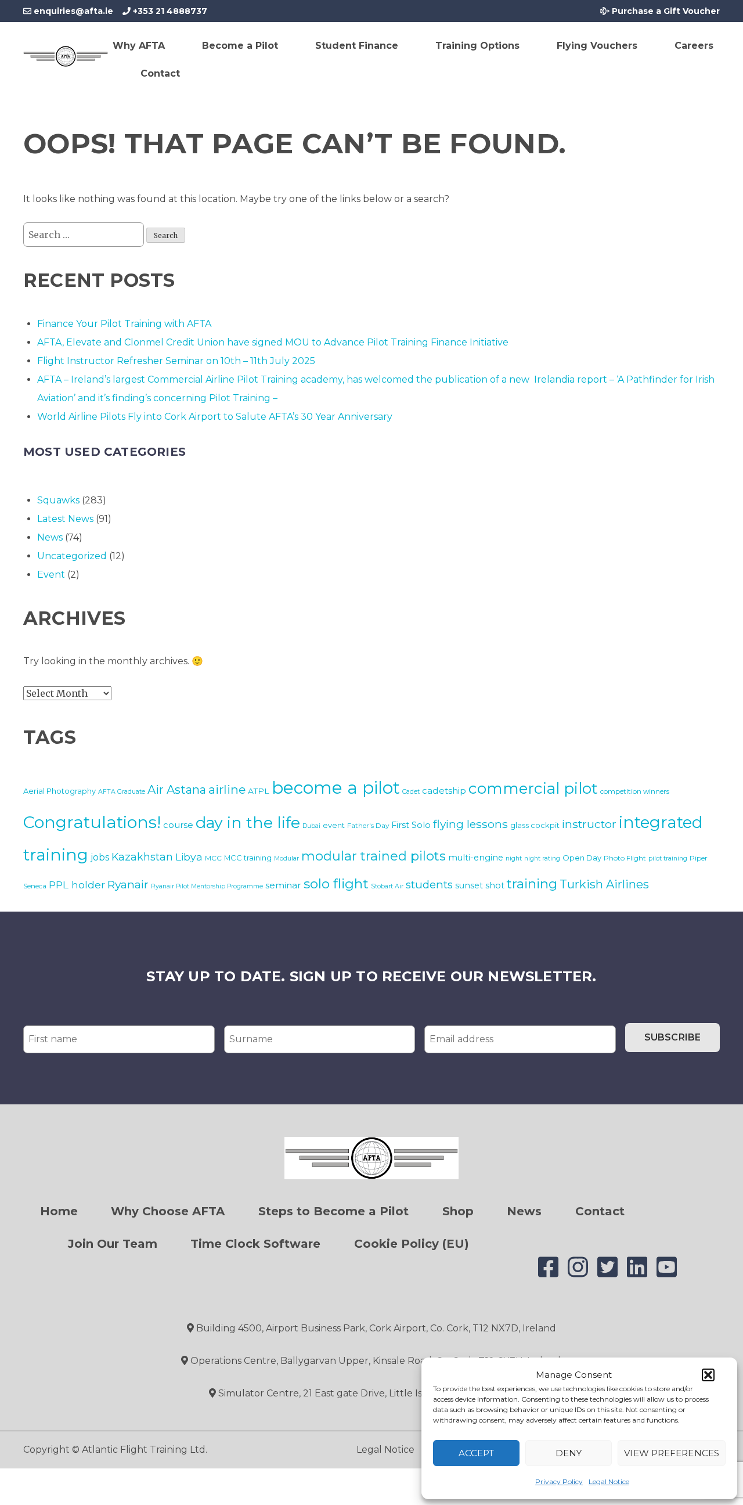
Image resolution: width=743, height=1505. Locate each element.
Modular (286, 858)
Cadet (411, 791)
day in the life (248, 822)
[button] (708, 1375)
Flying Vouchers (597, 45)
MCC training (248, 857)
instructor (589, 824)
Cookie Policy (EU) (411, 1244)
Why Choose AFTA (168, 1211)
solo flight (336, 884)
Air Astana (176, 790)
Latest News (65, 518)
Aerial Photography (59, 790)
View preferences (671, 1453)
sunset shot (479, 885)
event (334, 825)
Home (59, 1211)
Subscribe (672, 1037)
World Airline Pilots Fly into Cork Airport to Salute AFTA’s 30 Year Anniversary (214, 416)
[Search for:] (84, 234)
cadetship (444, 790)
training (532, 884)
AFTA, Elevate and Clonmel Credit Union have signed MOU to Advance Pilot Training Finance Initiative (272, 342)
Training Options (477, 45)
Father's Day (368, 825)
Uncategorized (72, 555)
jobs (100, 857)
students (429, 884)
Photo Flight (625, 858)
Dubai (311, 826)
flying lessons (470, 824)
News (50, 537)
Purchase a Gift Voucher (664, 11)
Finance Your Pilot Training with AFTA (124, 323)
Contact (160, 73)
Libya (189, 857)
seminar (283, 885)
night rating (542, 858)
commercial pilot (533, 788)
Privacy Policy (559, 1481)
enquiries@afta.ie (73, 11)
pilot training (667, 858)
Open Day (581, 857)
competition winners (634, 791)
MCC (213, 858)
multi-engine (475, 857)
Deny (569, 1453)
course (178, 824)
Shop (458, 1211)
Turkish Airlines (604, 884)
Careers (694, 45)
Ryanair (128, 884)
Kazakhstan (142, 857)
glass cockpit (535, 825)
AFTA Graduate (121, 791)
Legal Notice (609, 1481)
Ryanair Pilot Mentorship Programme (207, 886)
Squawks (58, 500)
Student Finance (356, 45)
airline (227, 789)
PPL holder (77, 884)
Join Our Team (112, 1244)
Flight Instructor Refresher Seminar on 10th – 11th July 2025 (176, 360)
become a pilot (336, 787)
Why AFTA (139, 45)
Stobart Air (387, 886)
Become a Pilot (240, 45)
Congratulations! (92, 822)
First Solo (411, 825)
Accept (477, 1453)
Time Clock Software (255, 1244)
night (514, 858)
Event (51, 574)
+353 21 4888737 (169, 11)
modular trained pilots (373, 856)
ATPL (258, 790)
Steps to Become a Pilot (333, 1211)
